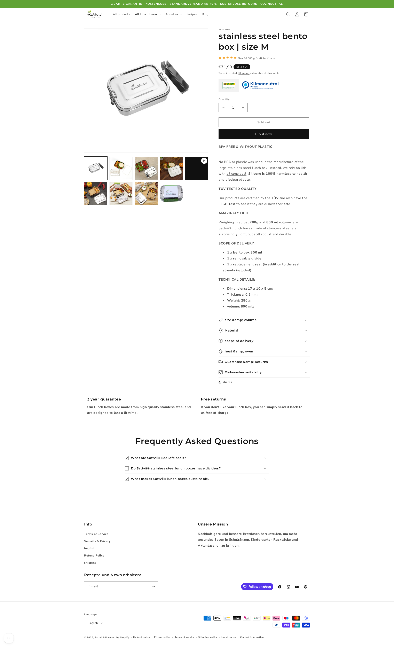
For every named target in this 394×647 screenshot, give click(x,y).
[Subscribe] (153, 586)
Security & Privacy (97, 541)
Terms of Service (96, 534)
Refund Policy (94, 556)
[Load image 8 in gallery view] (171, 193)
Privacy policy (162, 637)
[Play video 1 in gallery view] (196, 168)
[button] (148, 14)
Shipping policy (207, 637)
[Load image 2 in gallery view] (121, 168)
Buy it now (263, 134)
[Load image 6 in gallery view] (121, 193)
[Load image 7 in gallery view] (146, 193)
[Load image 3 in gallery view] (146, 168)
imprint (89, 548)
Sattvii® (100, 637)
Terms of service (184, 637)
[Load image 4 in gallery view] (171, 168)
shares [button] (227, 382)
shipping (90, 563)
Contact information (252, 637)
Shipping (244, 73)
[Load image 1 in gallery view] (95, 168)
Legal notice (228, 637)
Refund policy (141, 637)
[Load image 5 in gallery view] (95, 193)
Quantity (224, 99)
